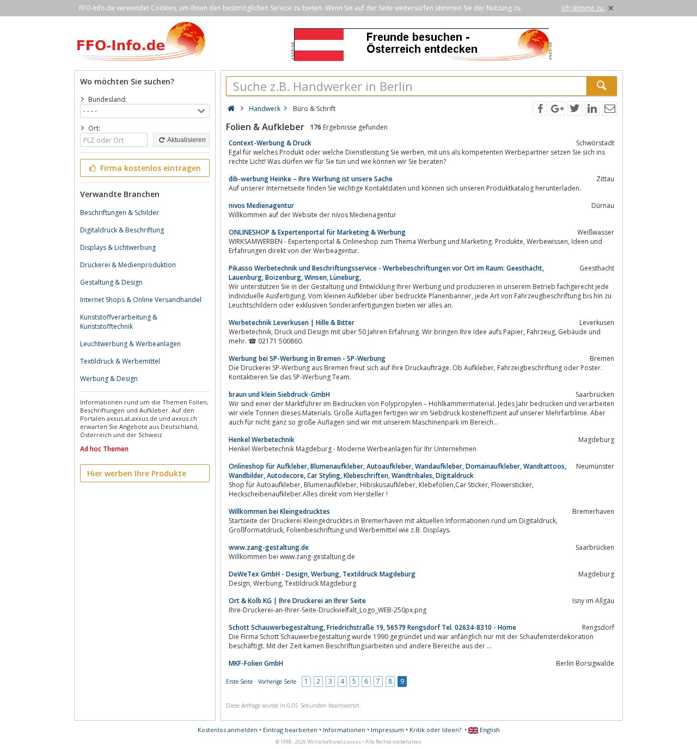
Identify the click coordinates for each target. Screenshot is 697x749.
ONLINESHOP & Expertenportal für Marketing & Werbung (317, 232)
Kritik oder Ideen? (435, 730)
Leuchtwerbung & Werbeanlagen (130, 343)
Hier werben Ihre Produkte (136, 473)
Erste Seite (239, 681)
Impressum (387, 730)
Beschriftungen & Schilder (119, 212)
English (489, 730)
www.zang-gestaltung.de (269, 547)
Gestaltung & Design (111, 282)
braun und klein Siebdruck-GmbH (279, 394)
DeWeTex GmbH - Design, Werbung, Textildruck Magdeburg (322, 574)
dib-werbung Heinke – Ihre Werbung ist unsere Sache (311, 178)
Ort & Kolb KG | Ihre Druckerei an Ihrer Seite (297, 600)
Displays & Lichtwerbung (118, 247)
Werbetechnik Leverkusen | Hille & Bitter (291, 322)
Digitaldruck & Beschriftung (122, 230)
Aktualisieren (186, 140)
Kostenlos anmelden (228, 730)
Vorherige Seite (277, 681)
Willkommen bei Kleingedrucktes (279, 511)
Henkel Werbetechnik (262, 439)
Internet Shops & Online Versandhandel (140, 299)
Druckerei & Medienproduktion (128, 264)
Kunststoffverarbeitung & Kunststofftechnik (118, 321)
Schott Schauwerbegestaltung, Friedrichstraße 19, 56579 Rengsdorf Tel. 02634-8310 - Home (372, 627)
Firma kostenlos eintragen (149, 168)
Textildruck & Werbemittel (120, 361)
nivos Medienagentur (261, 205)
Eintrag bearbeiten (290, 730)
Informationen (344, 730)
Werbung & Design (109, 378)
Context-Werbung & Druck (270, 143)
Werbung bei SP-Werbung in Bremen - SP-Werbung (307, 358)
